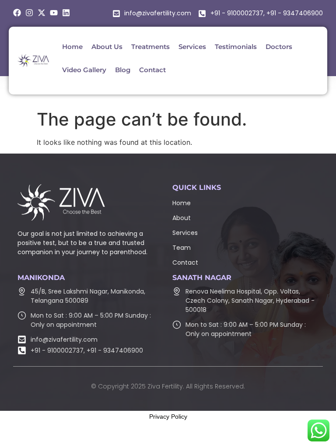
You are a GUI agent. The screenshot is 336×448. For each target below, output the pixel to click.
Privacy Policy (168, 416)
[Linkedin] (66, 13)
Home (181, 203)
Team (181, 247)
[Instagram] (29, 13)
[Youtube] (54, 13)
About (181, 218)
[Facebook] (17, 13)
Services (185, 232)
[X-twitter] (42, 13)
